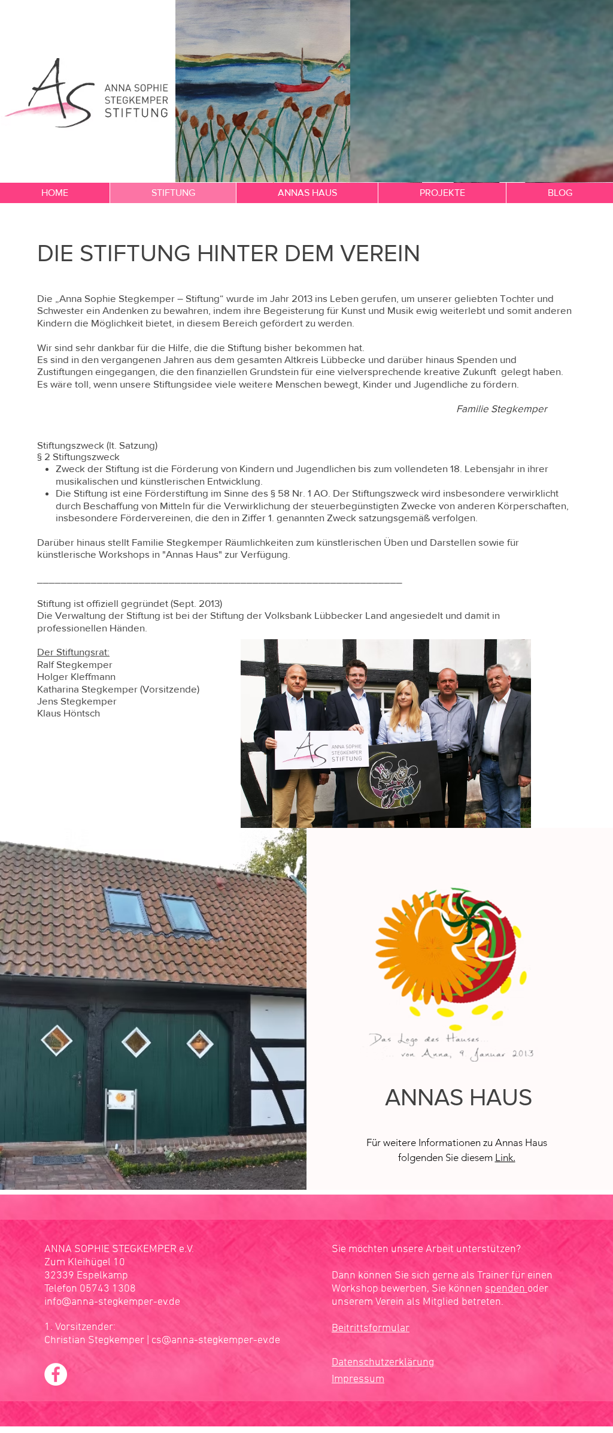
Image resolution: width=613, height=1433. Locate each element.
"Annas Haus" (192, 554)
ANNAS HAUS (458, 1097)
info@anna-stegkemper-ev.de (112, 1302)
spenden (506, 1289)
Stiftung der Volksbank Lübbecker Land (298, 615)
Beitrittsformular (370, 1328)
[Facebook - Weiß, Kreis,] (55, 1374)
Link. (505, 1157)
